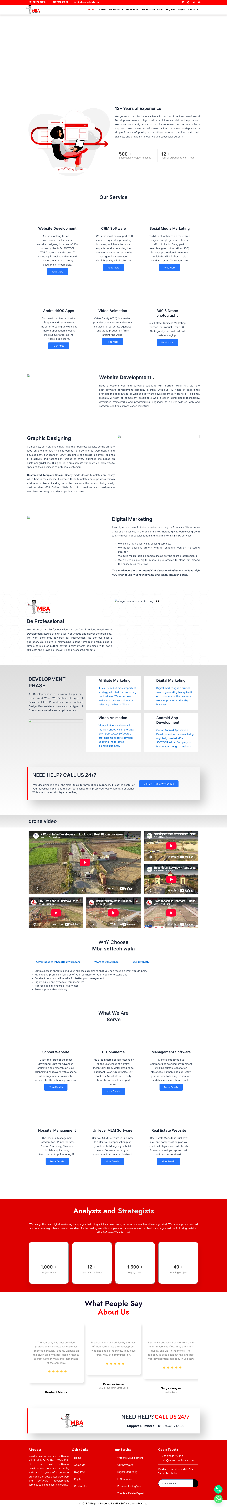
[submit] (195, 1483)
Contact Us (193, 9)
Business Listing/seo (129, 1486)
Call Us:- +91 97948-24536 (159, 783)
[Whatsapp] (218, 1499)
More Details (56, 1087)
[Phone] (218, 1489)
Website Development (130, 1457)
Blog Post (170, 9)
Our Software (132, 9)
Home (91, 9)
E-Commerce (125, 1479)
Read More (57, 271)
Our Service (114, 9)
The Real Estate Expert (152, 9)
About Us (101, 9)
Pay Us (181, 9)
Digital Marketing (127, 1471)
